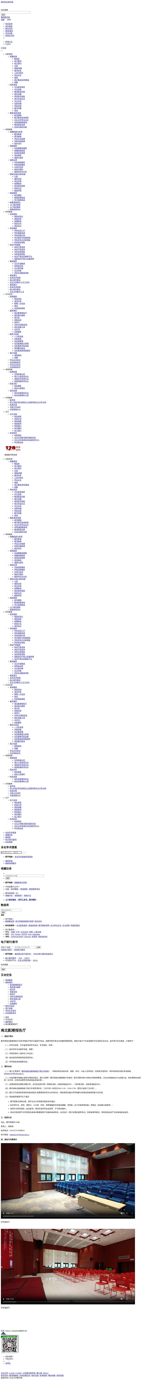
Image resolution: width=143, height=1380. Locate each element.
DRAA (45, 1373)
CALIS (12, 1373)
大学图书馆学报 (29, 1373)
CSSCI (26, 958)
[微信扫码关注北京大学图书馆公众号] (71, 1344)
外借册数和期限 (20, 148)
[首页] (3, 48)
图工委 (39, 1373)
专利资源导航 (19, 254)
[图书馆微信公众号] (8, 1361)
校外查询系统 (19, 186)
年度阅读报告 (19, 308)
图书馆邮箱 (13, 1375)
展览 (16, 306)
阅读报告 (23, 889)
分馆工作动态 (15, 407)
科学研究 (13, 433)
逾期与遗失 (18, 158)
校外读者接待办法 (21, 393)
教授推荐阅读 (19, 198)
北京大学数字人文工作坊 (19, 282)
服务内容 (17, 179)
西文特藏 (17, 94)
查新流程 (17, 219)
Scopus (17, 934)
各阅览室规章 (19, 153)
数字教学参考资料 (21, 118)
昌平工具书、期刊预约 (27, 900)
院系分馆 (13, 405)
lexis (29, 934)
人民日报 (37, 932)
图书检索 (17, 134)
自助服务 (17, 332)
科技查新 (13, 214)
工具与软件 (18, 73)
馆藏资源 (13, 56)
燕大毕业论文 (19, 99)
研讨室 (17, 318)
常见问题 (9, 33)
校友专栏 (13, 383)
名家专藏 (17, 103)
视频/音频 (18, 68)
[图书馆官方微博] (6, 1361)
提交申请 (17, 181)
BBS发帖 (8, 26)
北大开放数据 (19, 263)
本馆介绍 (17, 419)
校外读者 (13, 391)
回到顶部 (9, 1356)
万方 (18, 932)
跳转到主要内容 (7, 2)
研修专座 (17, 320)
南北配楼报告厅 (20, 313)
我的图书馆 (5, 17)
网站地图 (51, 1375)
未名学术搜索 (10, 832)
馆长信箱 (35, 1375)
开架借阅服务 (19, 162)
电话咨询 (9, 24)
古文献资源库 (19, 87)
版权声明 (17, 191)
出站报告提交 (15, 362)
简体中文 (9, 42)
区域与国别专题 (20, 127)
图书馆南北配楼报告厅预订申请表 (35, 1071)
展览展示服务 (19, 315)
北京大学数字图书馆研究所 (25, 438)
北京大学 (4, 1373)
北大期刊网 (18, 268)
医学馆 (12, 400)
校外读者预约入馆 (21, 395)
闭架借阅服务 (19, 165)
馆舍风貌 (17, 421)
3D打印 (17, 329)
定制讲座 (17, 339)
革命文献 (17, 106)
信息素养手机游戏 (21, 346)
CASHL (19, 1373)
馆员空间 (4, 1375)
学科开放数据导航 (21, 273)
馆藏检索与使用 (16, 132)
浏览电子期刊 (6, 950)
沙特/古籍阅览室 (20, 325)
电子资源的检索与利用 (24, 921)
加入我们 (17, 431)
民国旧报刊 (75, 925)
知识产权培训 (19, 247)
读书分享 (17, 301)
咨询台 (8, 1363)
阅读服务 (13, 296)
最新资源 (9, 861)
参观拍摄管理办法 (21, 381)
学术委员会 (18, 442)
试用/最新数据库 (20, 122)
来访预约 (17, 428)
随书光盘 (17, 70)
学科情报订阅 (19, 235)
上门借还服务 (15, 205)
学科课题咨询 (19, 233)
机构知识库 (18, 266)
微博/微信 (9, 31)
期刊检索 (17, 136)
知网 (13, 932)
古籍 (16, 66)
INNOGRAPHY (17, 937)
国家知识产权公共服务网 (24, 259)
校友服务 (17, 386)
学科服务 (13, 228)
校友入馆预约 (19, 388)
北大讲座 (17, 89)
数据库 (17, 59)
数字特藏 (17, 108)
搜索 (3, 15)
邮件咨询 (9, 28)
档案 (16, 82)
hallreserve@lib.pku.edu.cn (13, 1074)
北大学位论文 (56, 925)
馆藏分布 (9, 895)
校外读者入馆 (19, 327)
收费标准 (17, 183)
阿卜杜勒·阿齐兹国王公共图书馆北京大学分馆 (28, 402)
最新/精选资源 (15, 113)
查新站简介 (18, 216)
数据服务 (13, 261)
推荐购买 (17, 355)
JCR (20, 958)
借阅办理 (13, 160)
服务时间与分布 (20, 172)
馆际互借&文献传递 (17, 174)
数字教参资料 (44, 925)
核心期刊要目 (15, 280)
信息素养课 (18, 341)
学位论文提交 (15, 360)
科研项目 (17, 435)
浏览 (2, 915)
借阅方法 (27, 895)
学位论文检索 (19, 139)
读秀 (31, 932)
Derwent (27, 937)
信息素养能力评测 (21, 343)
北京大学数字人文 (17, 292)
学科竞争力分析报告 (22, 240)
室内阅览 (17, 155)
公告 (16, 176)
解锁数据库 (9, 921)
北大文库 (17, 101)
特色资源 (13, 85)
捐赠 (2, 20)
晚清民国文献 (19, 92)
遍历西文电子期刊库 (23, 954)
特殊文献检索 (19, 141)
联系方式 (17, 188)
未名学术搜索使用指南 (24, 857)
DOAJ (35, 960)
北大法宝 (24, 932)
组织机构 (17, 423)
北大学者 (17, 271)
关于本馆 (13, 414)
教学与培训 (14, 334)
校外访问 (17, 143)
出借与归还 (18, 167)
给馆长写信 (9, 36)
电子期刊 (17, 63)
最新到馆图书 (10, 863)
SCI (12, 934)
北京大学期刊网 (24, 960)
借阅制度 (18, 895)
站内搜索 (4, 10)
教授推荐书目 (34, 889)
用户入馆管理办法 (21, 376)
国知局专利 (42, 937)
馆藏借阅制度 (19, 151)
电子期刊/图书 (11, 840)
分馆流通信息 (24, 1375)
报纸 (16, 78)
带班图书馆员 (19, 348)
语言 (2, 1331)
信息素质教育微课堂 (22, 351)
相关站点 (17, 226)
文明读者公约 (19, 374)
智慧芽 (34, 937)
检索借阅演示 (15, 202)
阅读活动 (17, 299)
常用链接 (43, 1375)
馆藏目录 (9, 835)
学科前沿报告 (19, 242)
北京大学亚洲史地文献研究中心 (26, 440)
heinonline (36, 934)
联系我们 (17, 426)
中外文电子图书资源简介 (43, 954)
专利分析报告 (19, 252)
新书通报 (17, 115)
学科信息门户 (19, 231)
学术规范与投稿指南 (22, 238)
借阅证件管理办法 (21, 379)
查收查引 (13, 275)
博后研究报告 (19, 96)
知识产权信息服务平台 (23, 256)
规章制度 (13, 372)
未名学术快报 (15, 278)
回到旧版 (60, 1375)
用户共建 (13, 353)
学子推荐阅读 (19, 200)
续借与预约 (18, 169)
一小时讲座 (18, 336)
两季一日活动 (19, 303)
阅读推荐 (13, 193)
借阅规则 (13, 146)
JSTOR (24, 934)
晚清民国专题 (19, 125)
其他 (16, 110)
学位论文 (17, 75)
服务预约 (13, 311)
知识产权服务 (15, 245)
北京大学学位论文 (21, 120)
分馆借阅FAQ (15, 409)
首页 (7, 1017)
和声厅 (17, 322)
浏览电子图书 (19, 950)
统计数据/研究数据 (21, 80)
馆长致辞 (17, 416)
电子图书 (17, 61)
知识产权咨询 (19, 249)
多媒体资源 (32, 925)
